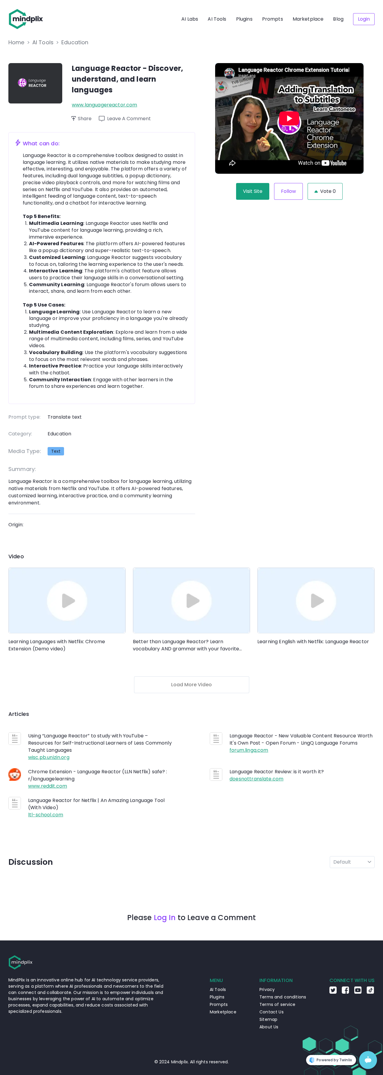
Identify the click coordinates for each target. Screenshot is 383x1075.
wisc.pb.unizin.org (48, 757)
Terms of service (277, 1004)
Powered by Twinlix (334, 1059)
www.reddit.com (47, 786)
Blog (338, 19)
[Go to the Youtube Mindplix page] (357, 992)
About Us (268, 1027)
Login (364, 19)
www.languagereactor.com (104, 104)
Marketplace (308, 19)
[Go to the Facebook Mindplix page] (345, 992)
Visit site (252, 191)
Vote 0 (328, 191)
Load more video (191, 684)
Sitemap (268, 1019)
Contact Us (271, 1012)
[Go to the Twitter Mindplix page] (333, 992)
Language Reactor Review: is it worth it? (277, 771)
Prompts (272, 19)
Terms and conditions (282, 997)
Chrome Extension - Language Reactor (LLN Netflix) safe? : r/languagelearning (97, 775)
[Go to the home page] (26, 19)
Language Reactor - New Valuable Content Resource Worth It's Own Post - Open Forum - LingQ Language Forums (301, 739)
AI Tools (217, 19)
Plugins (244, 19)
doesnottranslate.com (256, 778)
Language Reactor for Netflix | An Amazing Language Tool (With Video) (96, 804)
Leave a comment (129, 118)
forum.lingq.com (249, 750)
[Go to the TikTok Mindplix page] (370, 992)
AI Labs (189, 19)
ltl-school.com (45, 814)
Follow (288, 191)
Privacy (267, 989)
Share (85, 118)
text (55, 451)
